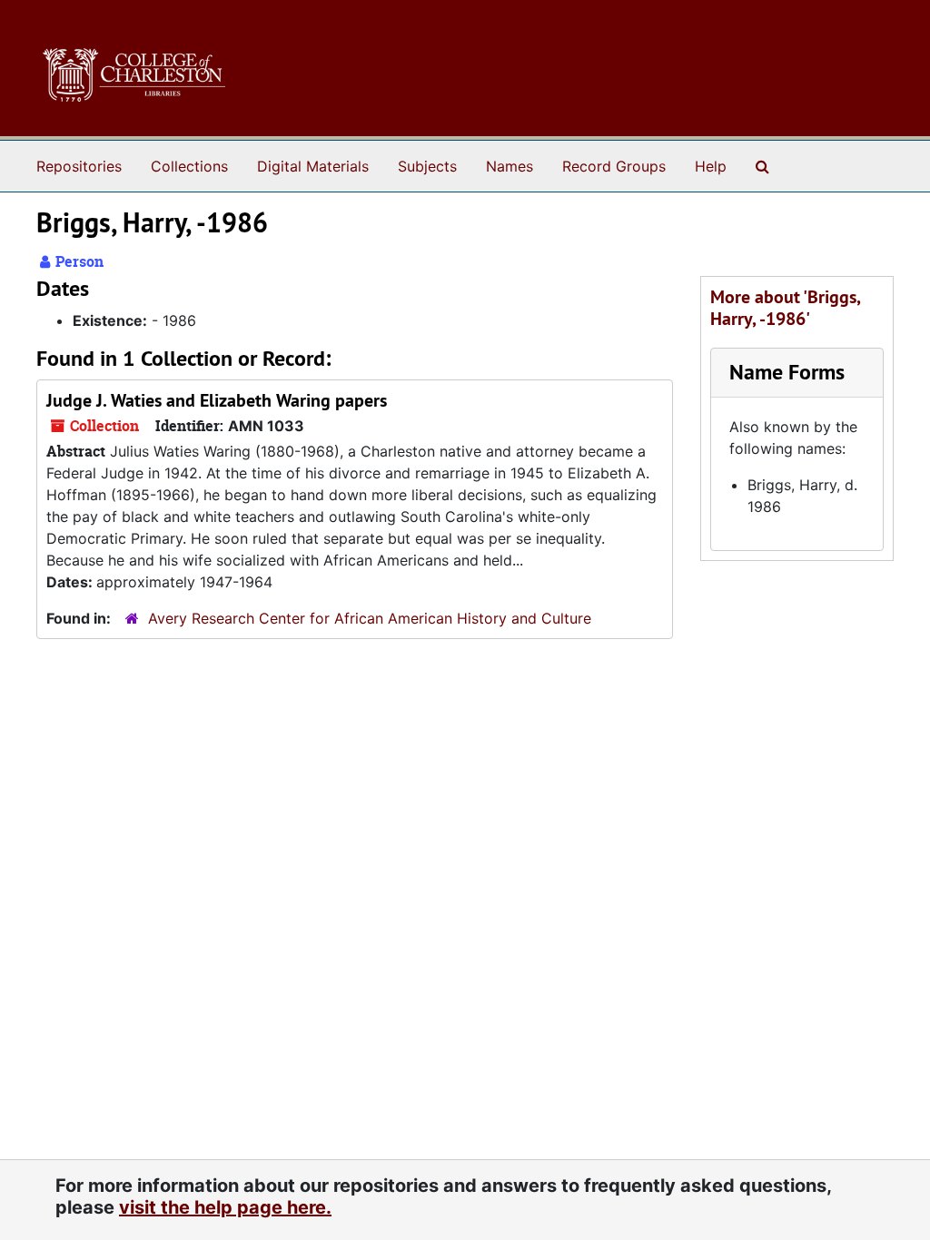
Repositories (79, 166)
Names (509, 166)
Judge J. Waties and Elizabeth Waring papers (216, 400)
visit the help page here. (225, 1207)
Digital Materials (313, 166)
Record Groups (614, 166)
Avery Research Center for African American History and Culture (369, 618)
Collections (189, 166)
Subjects (427, 166)
